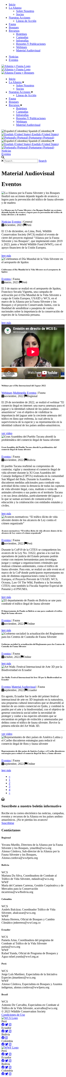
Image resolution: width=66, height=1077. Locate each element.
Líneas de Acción (26, 20)
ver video (6, 433)
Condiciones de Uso (13, 1014)
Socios (20, 14)
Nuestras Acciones (19, 17)
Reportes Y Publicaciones (31, 43)
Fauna (12, 24)
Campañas (22, 37)
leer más (6, 255)
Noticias (13, 56)
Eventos (13, 59)
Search (43, 160)
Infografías (22, 40)
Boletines (21, 34)
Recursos (14, 30)
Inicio (12, 4)
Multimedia (19, 392)
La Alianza (15, 7)
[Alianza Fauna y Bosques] (17, 72)
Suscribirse (7, 823)
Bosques (14, 27)
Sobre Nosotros (25, 11)
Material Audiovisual (28, 50)
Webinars (21, 47)
